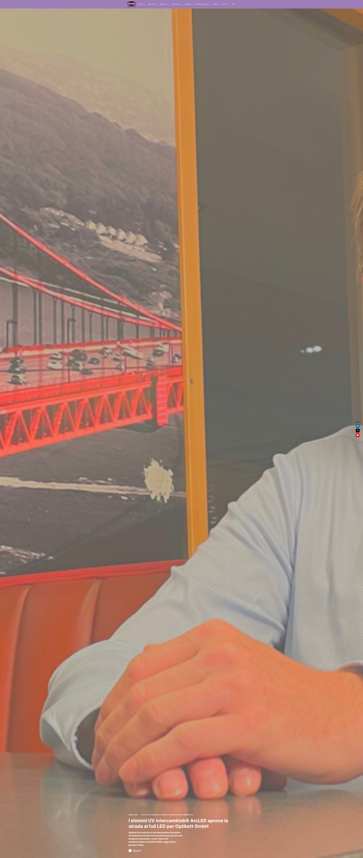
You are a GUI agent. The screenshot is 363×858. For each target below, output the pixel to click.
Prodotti (140, 4)
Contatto (187, 4)
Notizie (215, 4)
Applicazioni (151, 4)
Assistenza (163, 4)
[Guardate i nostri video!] (358, 435)
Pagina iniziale (133, 814)
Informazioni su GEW (201, 4)
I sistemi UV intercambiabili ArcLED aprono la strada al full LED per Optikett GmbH (167, 814)
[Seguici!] (358, 426)
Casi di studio (176, 4)
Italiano (224, 4)
